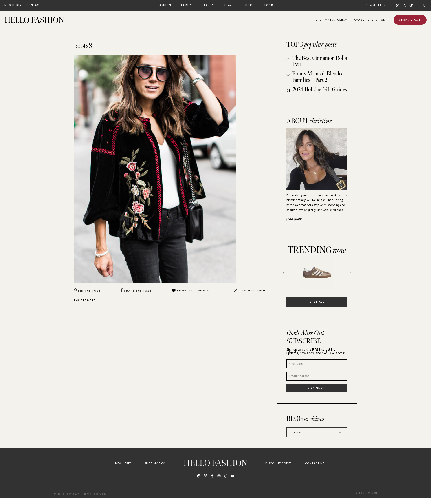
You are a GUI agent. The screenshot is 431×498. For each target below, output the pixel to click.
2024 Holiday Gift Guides (320, 89)
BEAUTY (208, 5)
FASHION (164, 5)
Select (297, 432)
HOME (250, 5)
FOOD (268, 5)
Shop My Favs (410, 20)
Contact (33, 5)
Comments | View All (195, 290)
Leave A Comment (252, 290)
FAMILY (186, 5)
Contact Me (314, 463)
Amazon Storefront (370, 19)
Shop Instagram (332, 19)
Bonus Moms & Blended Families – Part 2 (318, 77)
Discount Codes (278, 463)
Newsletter (376, 5)
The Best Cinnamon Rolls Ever (319, 61)
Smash (372, 493)
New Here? (13, 5)
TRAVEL (229, 5)
